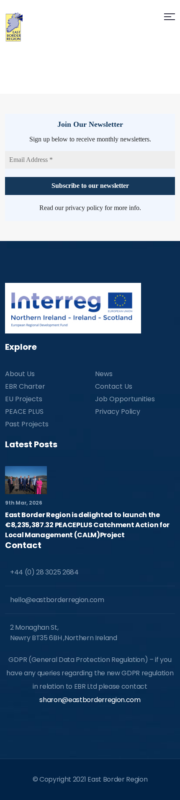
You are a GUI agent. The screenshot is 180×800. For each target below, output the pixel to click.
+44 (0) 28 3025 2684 (44, 572)
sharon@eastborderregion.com (89, 700)
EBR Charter (25, 386)
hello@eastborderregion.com (57, 600)
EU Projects (23, 399)
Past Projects (27, 424)
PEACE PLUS (24, 411)
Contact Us (113, 386)
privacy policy (84, 207)
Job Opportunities (125, 399)
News (104, 374)
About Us (20, 374)
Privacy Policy (117, 411)
